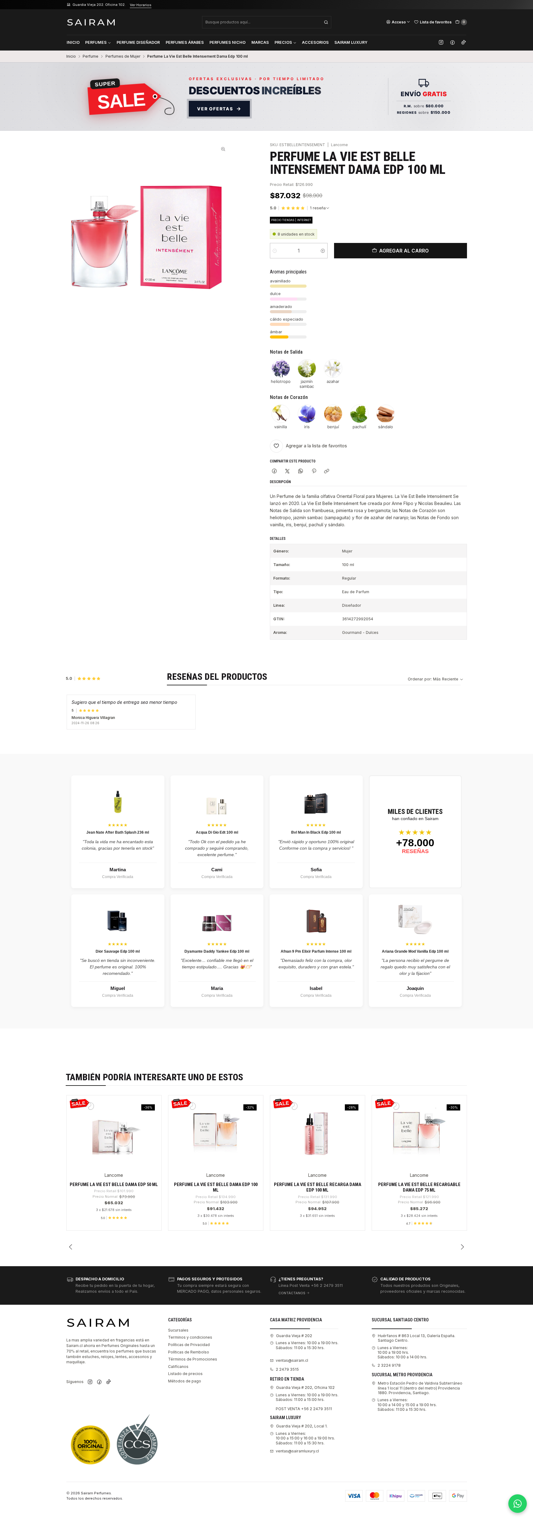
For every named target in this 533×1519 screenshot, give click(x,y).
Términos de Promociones (192, 1359)
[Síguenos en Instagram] (441, 42)
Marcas (260, 42)
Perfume (90, 56)
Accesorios (315, 42)
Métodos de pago (184, 1381)
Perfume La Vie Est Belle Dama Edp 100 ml (216, 1187)
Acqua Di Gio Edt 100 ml (217, 832)
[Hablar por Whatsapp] (517, 1503)
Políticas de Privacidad (189, 1344)
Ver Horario (203, 5)
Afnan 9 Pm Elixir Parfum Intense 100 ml (316, 951)
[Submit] (326, 22)
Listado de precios (185, 1373)
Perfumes (96, 42)
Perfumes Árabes (185, 42)
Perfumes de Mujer (122, 56)
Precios (283, 42)
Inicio (73, 42)
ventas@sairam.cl (292, 1360)
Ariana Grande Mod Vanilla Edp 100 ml (415, 951)
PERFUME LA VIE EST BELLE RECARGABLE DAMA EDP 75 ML (419, 1187)
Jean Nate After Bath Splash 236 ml (117, 832)
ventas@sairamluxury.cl (297, 1451)
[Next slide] (462, 1246)
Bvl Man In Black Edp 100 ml (316, 832)
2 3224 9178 (389, 1365)
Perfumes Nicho (227, 42)
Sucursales (178, 1330)
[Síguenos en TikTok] (463, 42)
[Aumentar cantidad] (322, 250)
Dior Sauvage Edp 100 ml (118, 951)
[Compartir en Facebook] (274, 471)
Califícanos (178, 1366)
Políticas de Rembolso (188, 1352)
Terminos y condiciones (190, 1337)
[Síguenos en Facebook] (452, 42)
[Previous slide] (71, 1246)
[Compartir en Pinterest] (313, 471)
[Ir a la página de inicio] (91, 22)
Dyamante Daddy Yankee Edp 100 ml (216, 951)
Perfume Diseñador (138, 42)
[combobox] (266, 22)
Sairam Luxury (350, 42)
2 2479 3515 (287, 1369)
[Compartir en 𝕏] (287, 471)
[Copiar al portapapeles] (326, 471)
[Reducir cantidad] (274, 250)
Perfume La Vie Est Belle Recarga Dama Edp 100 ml (317, 1187)
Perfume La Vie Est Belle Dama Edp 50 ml (114, 1184)
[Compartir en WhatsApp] (300, 471)
